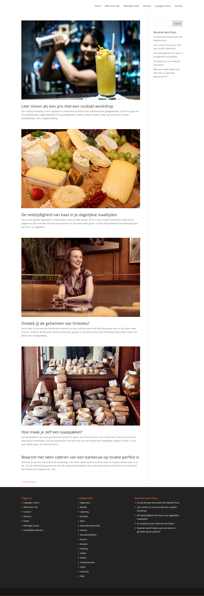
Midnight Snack (131, 6)
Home (98, 6)
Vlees (82, 567)
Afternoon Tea (112, 6)
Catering (84, 511)
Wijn (82, 576)
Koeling (84, 548)
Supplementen (87, 562)
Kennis (83, 539)
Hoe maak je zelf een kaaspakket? (51, 432)
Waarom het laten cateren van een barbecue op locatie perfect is (80, 457)
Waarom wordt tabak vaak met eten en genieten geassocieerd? (167, 73)
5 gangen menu (163, 6)
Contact (179, 6)
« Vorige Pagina (29, 481)
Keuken (84, 544)
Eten (82, 521)
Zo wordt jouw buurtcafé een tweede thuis (158, 502)
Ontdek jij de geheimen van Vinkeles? (55, 323)
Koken (83, 553)
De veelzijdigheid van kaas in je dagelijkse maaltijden (69, 214)
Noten (83, 557)
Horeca (83, 530)
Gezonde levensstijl (90, 525)
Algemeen (85, 502)
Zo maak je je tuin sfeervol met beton (155, 523)
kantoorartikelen (88, 534)
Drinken (84, 516)
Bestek (83, 507)
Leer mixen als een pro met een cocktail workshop (67, 106)
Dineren (147, 6)
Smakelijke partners (33, 530)
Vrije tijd (84, 571)
